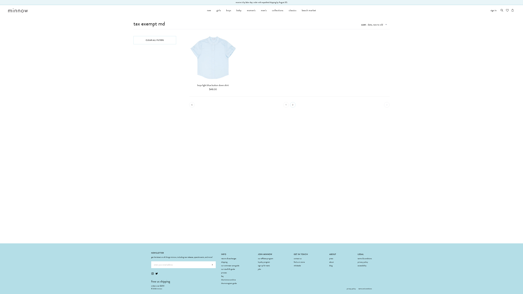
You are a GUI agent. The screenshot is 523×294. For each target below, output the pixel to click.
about (331, 262)
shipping (224, 262)
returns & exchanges (228, 258)
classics (292, 10)
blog (330, 265)
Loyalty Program (264, 262)
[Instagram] (152, 273)
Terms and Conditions (365, 288)
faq (222, 276)
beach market (309, 10)
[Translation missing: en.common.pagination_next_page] (387, 105)
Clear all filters (155, 40)
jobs (259, 269)
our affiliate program (265, 258)
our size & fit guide (228, 269)
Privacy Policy (363, 262)
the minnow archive (228, 279)
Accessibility (362, 265)
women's (251, 10)
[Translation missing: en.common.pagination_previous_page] (192, 105)
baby (238, 10)
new (209, 10)
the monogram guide (229, 283)
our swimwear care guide (230, 265)
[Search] (502, 10)
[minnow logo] (106, 10)
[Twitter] (156, 273)
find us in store (299, 262)
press (331, 258)
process (224, 272)
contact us (298, 258)
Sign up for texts (264, 265)
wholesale (297, 265)
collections (277, 10)
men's (264, 10)
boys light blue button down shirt (213, 85)
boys (228, 10)
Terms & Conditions (365, 258)
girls (219, 10)
